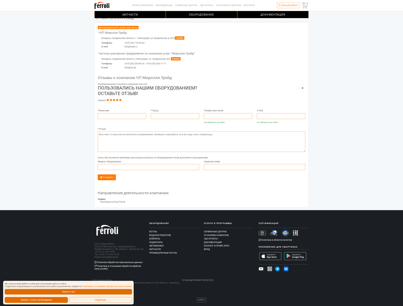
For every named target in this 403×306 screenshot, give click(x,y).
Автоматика (156, 245)
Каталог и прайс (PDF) (216, 245)
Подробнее (100, 300)
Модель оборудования (109, 161)
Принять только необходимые (36, 300)
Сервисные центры (186, 5)
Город (155, 110)
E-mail (260, 110)
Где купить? (207, 5)
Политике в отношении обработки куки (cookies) (107, 286)
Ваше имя (104, 110)
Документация (273, 14)
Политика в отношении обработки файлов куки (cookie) (117, 267)
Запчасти (130, 14)
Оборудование (164, 5)
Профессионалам (142, 5)
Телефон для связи (213, 110)
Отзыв (102, 129)
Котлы (153, 231)
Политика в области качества (276, 240)
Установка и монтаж (228, 5)
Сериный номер (212, 161)
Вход (207, 249)
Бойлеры (154, 238)
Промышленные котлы (163, 253)
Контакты (249, 5)
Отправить (108, 177)
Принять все (68, 291)
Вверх (202, 300)
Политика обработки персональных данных (119, 262)
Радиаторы (156, 242)
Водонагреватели (160, 235)
